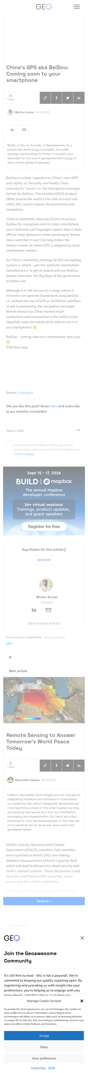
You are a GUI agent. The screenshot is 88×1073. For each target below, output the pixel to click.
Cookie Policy (38, 1067)
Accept (44, 1036)
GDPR (51, 1067)
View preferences (44, 1058)
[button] (82, 1001)
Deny (44, 1047)
